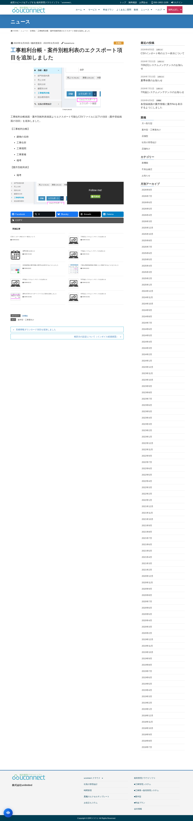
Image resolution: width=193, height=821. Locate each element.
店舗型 (145, 136)
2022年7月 (147, 462)
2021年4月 (147, 557)
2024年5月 (147, 335)
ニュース (145, 9)
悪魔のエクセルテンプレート (96, 796)
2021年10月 (147, 519)
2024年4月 (147, 342)
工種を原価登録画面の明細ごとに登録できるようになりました (100, 265)
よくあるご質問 (123, 9)
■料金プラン (139, 803)
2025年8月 (147, 240)
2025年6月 (147, 253)
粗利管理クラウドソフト (145, 778)
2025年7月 (147, 247)
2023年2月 (147, 430)
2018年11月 (147, 722)
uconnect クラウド (92, 778)
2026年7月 (147, 196)
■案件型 (137, 796)
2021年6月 (147, 544)
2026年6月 (147, 202)
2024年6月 (147, 329)
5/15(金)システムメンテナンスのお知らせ (93, 279)
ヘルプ (159, 9)
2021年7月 (147, 538)
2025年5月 (147, 259)
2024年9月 (147, 310)
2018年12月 (147, 715)
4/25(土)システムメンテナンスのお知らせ (93, 293)
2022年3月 (147, 487)
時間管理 (88, 790)
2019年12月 (147, 639)
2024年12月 (147, 291)
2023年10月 (147, 380)
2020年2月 (147, 633)
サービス (92, 9)
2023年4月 (147, 418)
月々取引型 (147, 123)
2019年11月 (147, 646)
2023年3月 (147, 424)
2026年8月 (147, 190)
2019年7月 (147, 671)
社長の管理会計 (149, 142)
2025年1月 (147, 284)
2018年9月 (147, 734)
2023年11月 (147, 373)
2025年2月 (147, 278)
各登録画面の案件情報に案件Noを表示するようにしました (40, 265)
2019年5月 (147, 684)
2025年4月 (147, 266)
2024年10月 (147, 303)
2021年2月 (147, 570)
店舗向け (146, 148)
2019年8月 (147, 665)
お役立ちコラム (91, 803)
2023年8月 (147, 392)
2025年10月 (147, 234)
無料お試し (173, 9)
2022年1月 (147, 500)
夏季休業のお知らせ (29, 251)
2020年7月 (147, 601)
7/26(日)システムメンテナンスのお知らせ (93, 236)
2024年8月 (147, 316)
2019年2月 (147, 703)
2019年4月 (147, 690)
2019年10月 (147, 652)
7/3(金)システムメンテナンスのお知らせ (93, 251)
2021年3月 (147, 563)
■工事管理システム (142, 784)
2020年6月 (147, 608)
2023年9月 (147, 386)
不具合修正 (147, 169)
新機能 (118, 43)
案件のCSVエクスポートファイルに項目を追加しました (40, 293)
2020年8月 (147, 595)
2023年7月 (147, 399)
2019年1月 (147, 709)
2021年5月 (147, 551)
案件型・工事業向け (26, 320)
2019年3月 (147, 696)
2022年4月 (147, 481)
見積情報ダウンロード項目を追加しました (36, 329)
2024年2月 (147, 354)
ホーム (79, 9)
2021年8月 (147, 532)
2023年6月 (147, 405)
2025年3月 (147, 272)
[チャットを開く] (8, 812)
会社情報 (138, 809)
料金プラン (108, 9)
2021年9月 (147, 525)
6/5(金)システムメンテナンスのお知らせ (35, 279)
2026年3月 (147, 221)
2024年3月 (147, 348)
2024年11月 (147, 297)
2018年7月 (147, 747)
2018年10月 (147, 728)
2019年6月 (147, 677)
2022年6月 (147, 468)
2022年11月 (147, 449)
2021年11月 (147, 513)
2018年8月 (147, 741)
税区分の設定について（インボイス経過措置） (96, 336)
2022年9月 (147, 456)
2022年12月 (147, 443)
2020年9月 (147, 589)
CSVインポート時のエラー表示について (23, 236)
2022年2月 (147, 494)
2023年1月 (147, 436)
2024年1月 (147, 360)
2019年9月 (147, 658)
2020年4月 (147, 620)
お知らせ (160, 49)
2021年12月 (147, 506)
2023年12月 (147, 367)
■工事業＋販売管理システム (146, 790)
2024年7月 (147, 323)
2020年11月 (147, 582)
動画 (136, 9)
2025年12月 (147, 227)
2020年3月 (147, 627)
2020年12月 (147, 576)
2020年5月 (147, 614)
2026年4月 (147, 215)
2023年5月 (147, 411)
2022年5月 (147, 475)
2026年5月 (147, 209)
